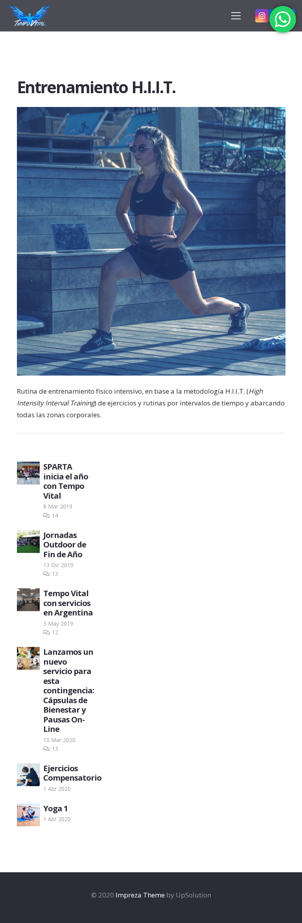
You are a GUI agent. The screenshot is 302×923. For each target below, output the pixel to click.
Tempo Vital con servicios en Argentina (68, 603)
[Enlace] (30, 16)
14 (55, 515)
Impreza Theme (140, 894)
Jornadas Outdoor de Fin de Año (64, 544)
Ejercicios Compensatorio (72, 773)
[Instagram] (262, 15)
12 (55, 632)
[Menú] (236, 16)
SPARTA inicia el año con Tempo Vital (65, 481)
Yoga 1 (55, 808)
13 (55, 573)
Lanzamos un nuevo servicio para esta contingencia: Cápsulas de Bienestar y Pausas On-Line (68, 690)
